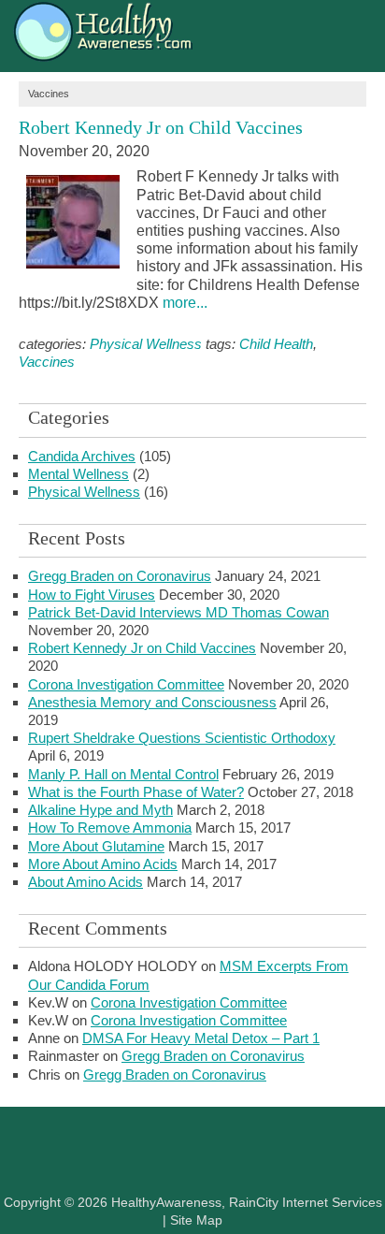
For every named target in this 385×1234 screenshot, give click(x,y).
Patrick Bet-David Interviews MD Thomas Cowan (178, 612)
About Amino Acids (85, 882)
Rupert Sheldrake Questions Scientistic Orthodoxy (181, 738)
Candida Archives (81, 456)
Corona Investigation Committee (126, 684)
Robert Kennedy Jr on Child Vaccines (161, 127)
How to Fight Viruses (91, 594)
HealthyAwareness (192, 35)
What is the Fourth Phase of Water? (136, 792)
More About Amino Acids (103, 864)
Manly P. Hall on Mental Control (123, 774)
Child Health (276, 344)
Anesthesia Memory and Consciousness (152, 702)
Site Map (196, 1219)
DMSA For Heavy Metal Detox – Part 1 (201, 1038)
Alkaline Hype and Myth (100, 810)
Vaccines (47, 362)
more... (185, 303)
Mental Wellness (78, 474)
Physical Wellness (146, 344)
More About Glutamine (96, 846)
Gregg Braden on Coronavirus (119, 576)
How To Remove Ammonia (110, 827)
